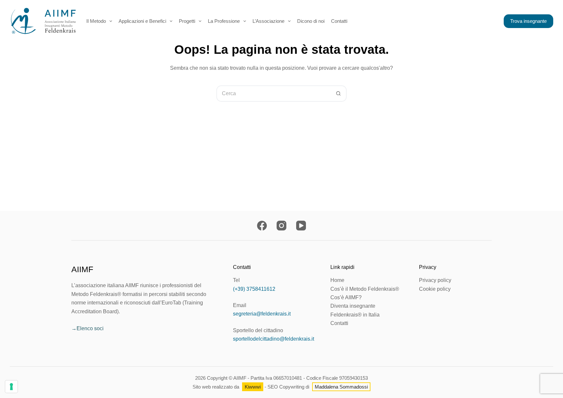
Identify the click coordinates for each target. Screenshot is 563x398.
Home (337, 280)
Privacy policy (435, 280)
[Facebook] (262, 225)
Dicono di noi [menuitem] (311, 21)
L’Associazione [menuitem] (268, 21)
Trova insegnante (528, 21)
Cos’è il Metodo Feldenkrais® (364, 289)
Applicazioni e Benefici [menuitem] (142, 21)
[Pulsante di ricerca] (338, 93)
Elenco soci (90, 328)
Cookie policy (435, 289)
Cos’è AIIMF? (346, 297)
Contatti (339, 323)
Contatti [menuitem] (339, 21)
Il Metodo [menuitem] (96, 21)
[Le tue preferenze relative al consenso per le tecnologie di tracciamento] (11, 386)
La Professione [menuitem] (224, 21)
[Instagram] (281, 225)
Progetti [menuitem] (187, 21)
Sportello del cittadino (258, 330)
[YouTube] (301, 225)
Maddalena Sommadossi (341, 387)
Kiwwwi (253, 387)
